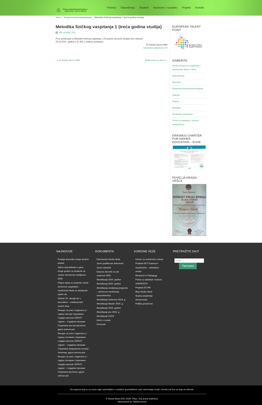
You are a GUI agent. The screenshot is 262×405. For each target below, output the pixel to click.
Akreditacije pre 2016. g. (108, 312)
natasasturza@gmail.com (155, 48)
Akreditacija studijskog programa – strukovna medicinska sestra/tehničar (112, 292)
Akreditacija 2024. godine (109, 279)
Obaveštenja (128, 7)
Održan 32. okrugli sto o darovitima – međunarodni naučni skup (70, 302)
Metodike (176, 108)
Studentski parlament (182, 114)
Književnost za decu (154, 60)
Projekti (186, 7)
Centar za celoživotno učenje (149, 259)
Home (58, 17)
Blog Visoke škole (143, 291)
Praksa (175, 101)
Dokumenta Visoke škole (108, 259)
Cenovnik (101, 324)
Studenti (144, 7)
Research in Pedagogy (146, 275)
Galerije (176, 95)
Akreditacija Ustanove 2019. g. (111, 299)
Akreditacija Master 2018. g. (110, 303)
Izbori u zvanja (104, 320)
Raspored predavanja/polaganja (77, 17)
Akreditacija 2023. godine (109, 283)
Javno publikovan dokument (110, 263)
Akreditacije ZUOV (105, 316)
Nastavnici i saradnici (165, 7)
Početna (111, 7)
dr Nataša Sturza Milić (69, 60)
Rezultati (176, 82)
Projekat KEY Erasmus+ (146, 263)
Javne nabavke (104, 267)
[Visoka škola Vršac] (73, 10)
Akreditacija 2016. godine (109, 308)
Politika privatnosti (144, 303)
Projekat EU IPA (143, 287)
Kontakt (199, 7)
